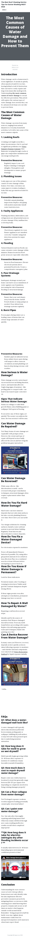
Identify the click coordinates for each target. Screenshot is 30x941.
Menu (3, 10)
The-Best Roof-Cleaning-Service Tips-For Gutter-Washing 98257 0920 (13, 4)
